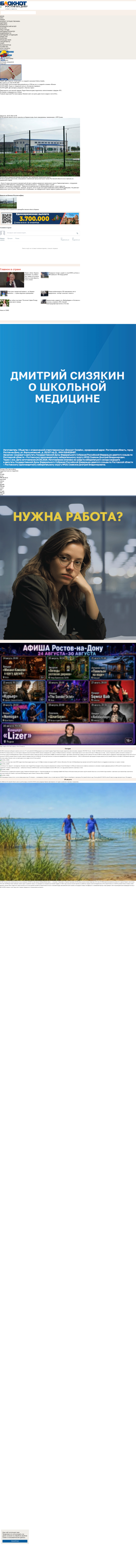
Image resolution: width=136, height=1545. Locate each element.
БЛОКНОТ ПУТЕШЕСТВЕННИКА (10, 21)
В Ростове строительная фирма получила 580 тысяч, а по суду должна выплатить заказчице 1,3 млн (58, 767)
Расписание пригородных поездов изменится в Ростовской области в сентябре (103, 756)
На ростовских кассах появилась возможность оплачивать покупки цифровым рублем (93, 765)
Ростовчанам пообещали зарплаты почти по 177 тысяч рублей (18, 750)
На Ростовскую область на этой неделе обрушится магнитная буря (19, 752)
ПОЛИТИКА (3, 38)
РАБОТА (11, 52)
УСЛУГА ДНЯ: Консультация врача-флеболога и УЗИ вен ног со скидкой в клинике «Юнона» (28, 84)
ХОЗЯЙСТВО (4, 47)
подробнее (15, 471)
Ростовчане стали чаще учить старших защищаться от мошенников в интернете (23, 887)
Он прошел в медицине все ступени (47, 752)
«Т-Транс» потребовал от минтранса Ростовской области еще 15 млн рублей (82, 777)
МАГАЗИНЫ (9, 58)
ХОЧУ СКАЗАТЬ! (5, 48)
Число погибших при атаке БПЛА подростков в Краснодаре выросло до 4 (20, 762)
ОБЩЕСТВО (4, 36)
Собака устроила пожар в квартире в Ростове (89, 881)
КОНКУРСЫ (3, 24)
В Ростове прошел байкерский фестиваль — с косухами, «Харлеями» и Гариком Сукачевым (52, 881)
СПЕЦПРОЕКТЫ (5, 41)
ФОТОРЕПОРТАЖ (5, 45)
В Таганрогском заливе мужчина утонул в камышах (15, 881)
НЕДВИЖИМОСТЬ (5, 33)
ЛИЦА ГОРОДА (4, 30)
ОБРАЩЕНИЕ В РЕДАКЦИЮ (9, 35)
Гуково (2, 209)
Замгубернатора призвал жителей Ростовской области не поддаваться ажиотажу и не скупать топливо (99, 762)
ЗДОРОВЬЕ (3, 23)
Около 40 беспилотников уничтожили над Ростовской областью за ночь (82, 771)
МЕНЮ (2, 16)
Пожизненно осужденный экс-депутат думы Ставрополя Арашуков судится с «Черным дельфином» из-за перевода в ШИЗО (32, 771)
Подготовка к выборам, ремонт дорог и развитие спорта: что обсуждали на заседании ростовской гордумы (34, 883)
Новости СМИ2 (4, 310)
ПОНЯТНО (15, 1541)
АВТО (1, 18)
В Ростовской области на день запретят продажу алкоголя (21, 756)
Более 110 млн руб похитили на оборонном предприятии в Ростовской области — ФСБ (59, 756)
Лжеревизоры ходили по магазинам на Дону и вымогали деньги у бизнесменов (31, 754)
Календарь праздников (7, 62)
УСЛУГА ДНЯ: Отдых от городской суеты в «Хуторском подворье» (20, 86)
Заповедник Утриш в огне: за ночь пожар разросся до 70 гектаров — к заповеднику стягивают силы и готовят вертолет (31, 777)
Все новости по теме (6, 82)
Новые (2, 238)
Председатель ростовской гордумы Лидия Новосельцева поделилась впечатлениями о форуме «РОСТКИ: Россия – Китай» (66, 750)
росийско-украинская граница (13, 209)
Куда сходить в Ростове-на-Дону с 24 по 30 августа (12, 746)
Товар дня (3, 63)
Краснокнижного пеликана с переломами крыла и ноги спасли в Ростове (76, 752)
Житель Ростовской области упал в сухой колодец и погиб (17, 781)
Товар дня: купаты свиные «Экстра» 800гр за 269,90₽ (36, 773)
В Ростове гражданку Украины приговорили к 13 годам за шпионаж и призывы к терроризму (56, 781)
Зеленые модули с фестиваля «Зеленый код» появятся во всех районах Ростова (77, 754)
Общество (3, 116)
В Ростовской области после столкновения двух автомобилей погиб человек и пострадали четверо (61, 885)
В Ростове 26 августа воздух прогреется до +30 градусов (118, 777)
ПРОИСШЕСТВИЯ (5, 40)
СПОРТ (2, 43)
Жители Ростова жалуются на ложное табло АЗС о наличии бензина (115, 750)
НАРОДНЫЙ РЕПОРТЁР (7, 31)
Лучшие (9, 238)
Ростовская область (28, 209)
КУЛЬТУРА (3, 28)
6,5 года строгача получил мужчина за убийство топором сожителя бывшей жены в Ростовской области (88, 883)
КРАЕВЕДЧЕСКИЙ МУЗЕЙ (8, 26)
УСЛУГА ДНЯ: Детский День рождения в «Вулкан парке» (17, 88)
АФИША (2, 19)
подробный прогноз (6, 471)
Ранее (17, 238)
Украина (36, 209)
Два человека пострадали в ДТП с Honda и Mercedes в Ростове (56, 762)
